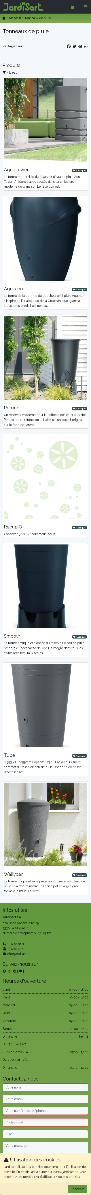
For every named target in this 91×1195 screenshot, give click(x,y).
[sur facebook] (4, 971)
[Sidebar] (72, 7)
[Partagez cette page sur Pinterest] (80, 46)
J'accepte (77, 1189)
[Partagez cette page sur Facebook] (68, 46)
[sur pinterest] (14, 971)
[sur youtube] (20, 971)
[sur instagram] (9, 971)
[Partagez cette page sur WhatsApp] (85, 46)
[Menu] (85, 7)
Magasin (15, 18)
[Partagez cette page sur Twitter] (74, 46)
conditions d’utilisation (40, 1177)
